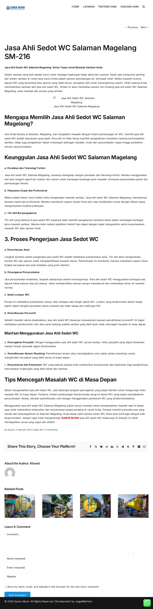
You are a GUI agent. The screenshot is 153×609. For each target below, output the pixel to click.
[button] (144, 6)
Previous (133, 27)
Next (143, 27)
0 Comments (51, 430)
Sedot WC (38, 430)
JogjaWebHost (83, 601)
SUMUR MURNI (70, 417)
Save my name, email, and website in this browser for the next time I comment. (53, 586)
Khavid (11, 430)
